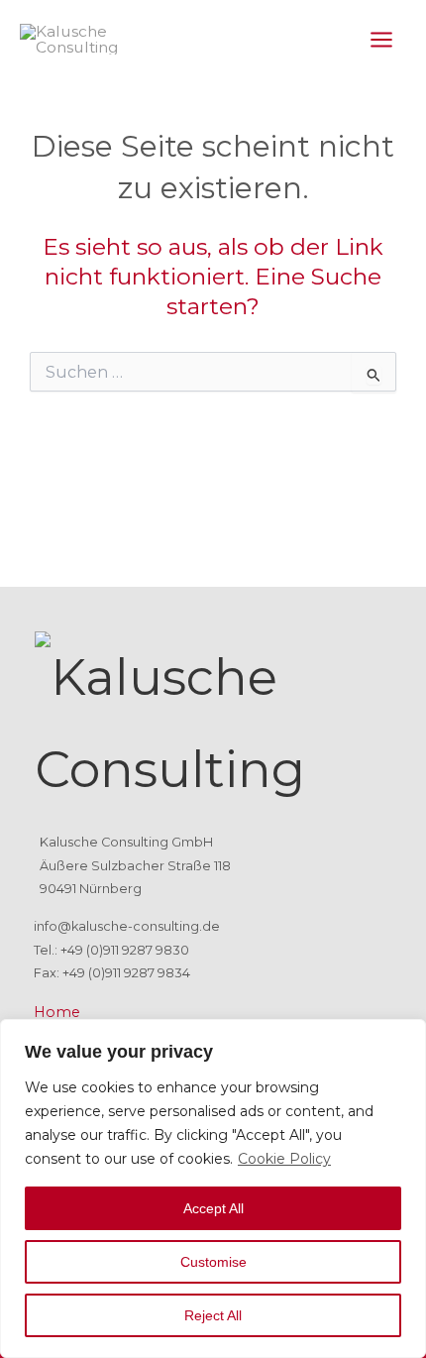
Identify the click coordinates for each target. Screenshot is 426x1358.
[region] (213, 1188)
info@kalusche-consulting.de (127, 926)
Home (57, 1012)
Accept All (213, 1208)
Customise (213, 1262)
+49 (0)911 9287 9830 (124, 950)
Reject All (213, 1315)
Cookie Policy (284, 1159)
